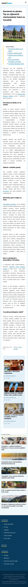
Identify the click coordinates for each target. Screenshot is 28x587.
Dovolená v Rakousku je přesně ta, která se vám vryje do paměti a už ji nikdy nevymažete (13, 505)
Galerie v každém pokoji (15, 53)
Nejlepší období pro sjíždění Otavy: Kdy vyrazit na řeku (13, 394)
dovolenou (6, 191)
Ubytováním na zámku (9, 204)
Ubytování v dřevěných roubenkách (12, 372)
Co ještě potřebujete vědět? (16, 64)
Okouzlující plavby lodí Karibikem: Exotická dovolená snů (11, 463)
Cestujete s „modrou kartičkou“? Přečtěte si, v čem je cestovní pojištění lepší (13, 447)
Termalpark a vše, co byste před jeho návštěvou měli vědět (12, 477)
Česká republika (11, 375)
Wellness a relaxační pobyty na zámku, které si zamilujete (13, 416)
